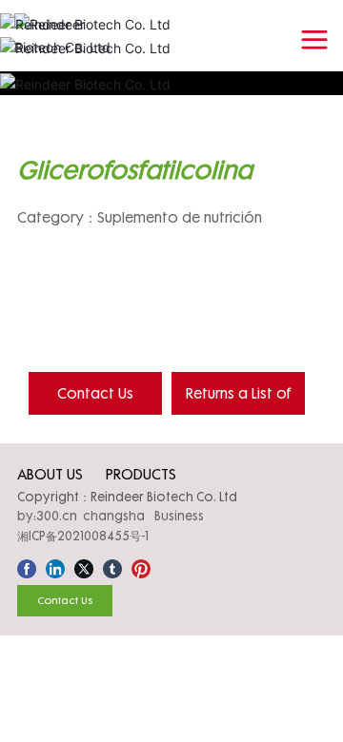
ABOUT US (50, 473)
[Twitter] (83, 566)
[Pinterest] (141, 566)
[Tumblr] (112, 566)
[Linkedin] (55, 566)
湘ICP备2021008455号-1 (83, 535)
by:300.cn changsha (81, 515)
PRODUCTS (141, 473)
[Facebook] (26, 566)
